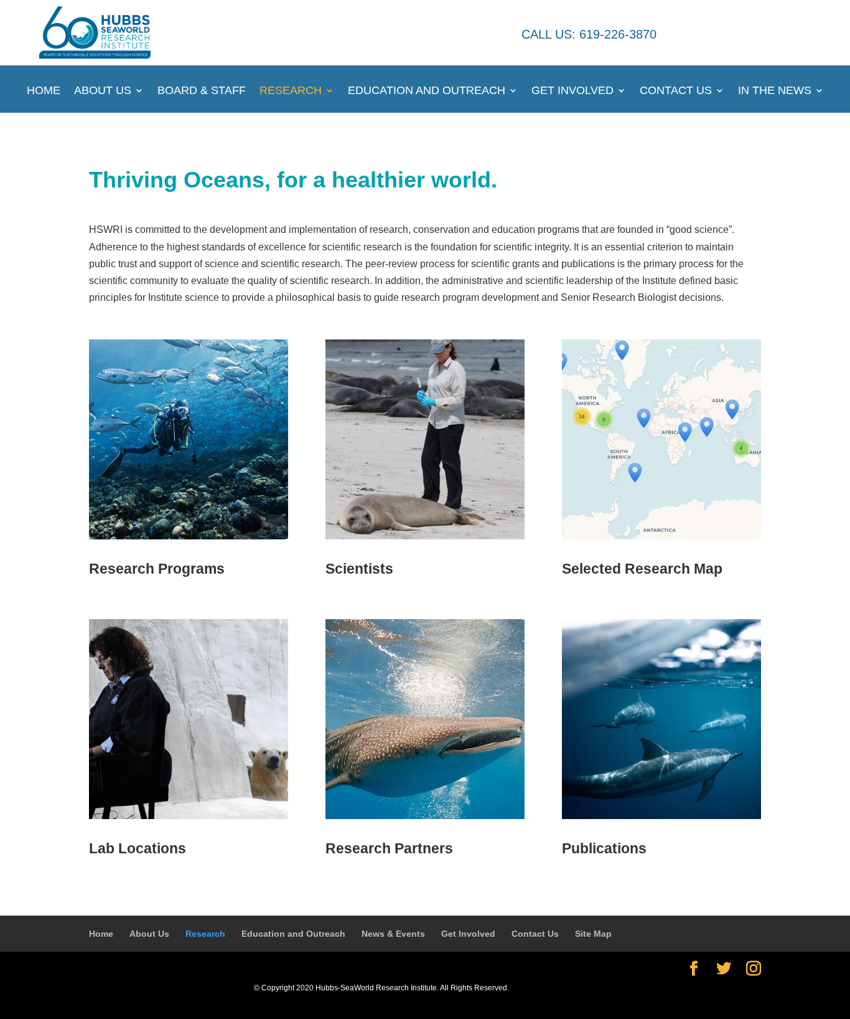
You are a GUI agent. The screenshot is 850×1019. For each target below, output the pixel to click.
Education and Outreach (426, 91)
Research (290, 91)
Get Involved (572, 91)
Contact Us (676, 91)
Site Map (593, 934)
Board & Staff (201, 91)
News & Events (393, 934)
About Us (102, 91)
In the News (774, 91)
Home (43, 91)
